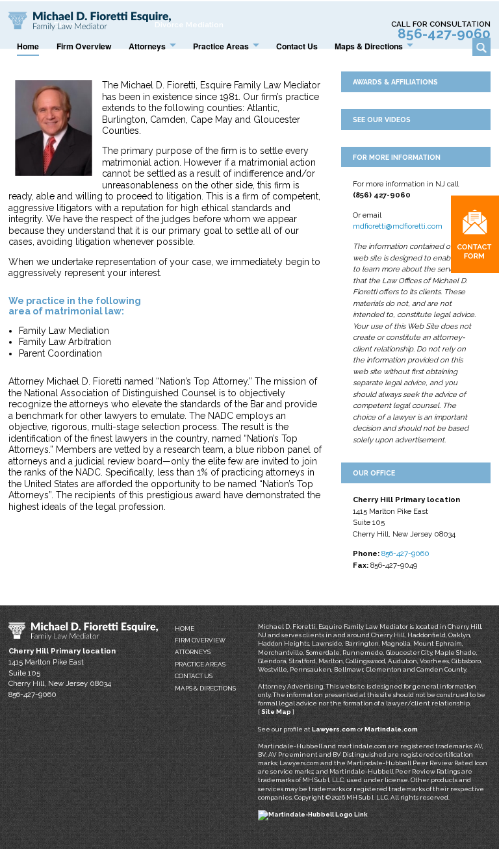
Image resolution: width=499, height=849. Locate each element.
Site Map (276, 711)
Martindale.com (391, 729)
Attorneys (193, 651)
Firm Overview (200, 640)
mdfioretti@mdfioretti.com (397, 226)
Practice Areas (200, 664)
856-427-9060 (444, 33)
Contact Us (193, 675)
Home (184, 628)
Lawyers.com (334, 729)
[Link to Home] (89, 20)
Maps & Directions (205, 688)
